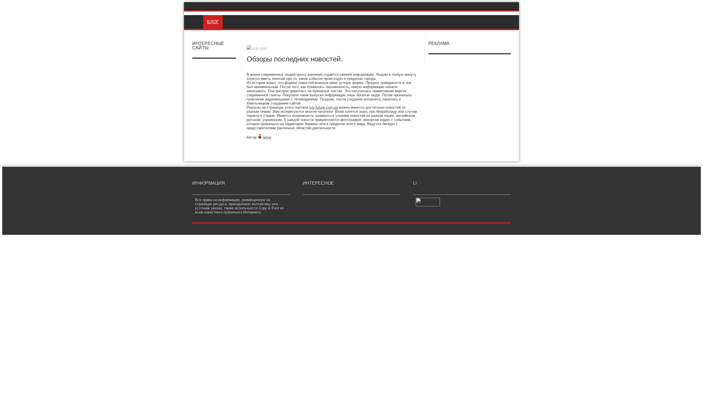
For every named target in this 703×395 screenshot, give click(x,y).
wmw (267, 137)
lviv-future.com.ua (323, 107)
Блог (213, 21)
